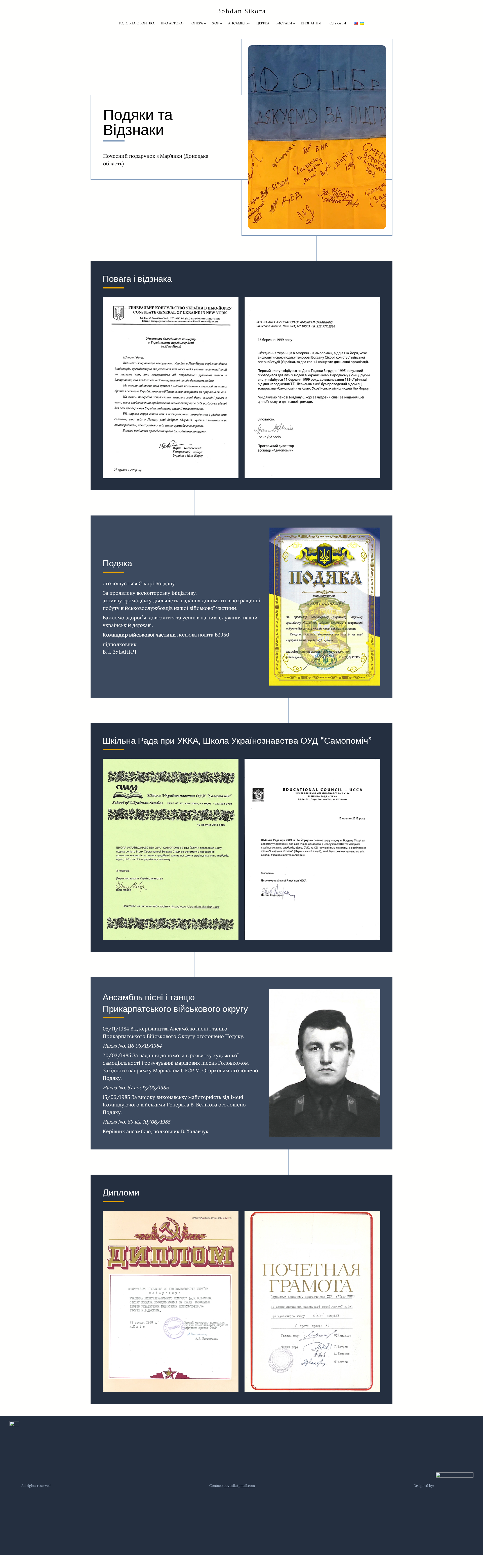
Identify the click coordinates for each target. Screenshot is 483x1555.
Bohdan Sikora (241, 11)
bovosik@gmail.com (239, 1485)
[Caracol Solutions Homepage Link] (443, 1485)
